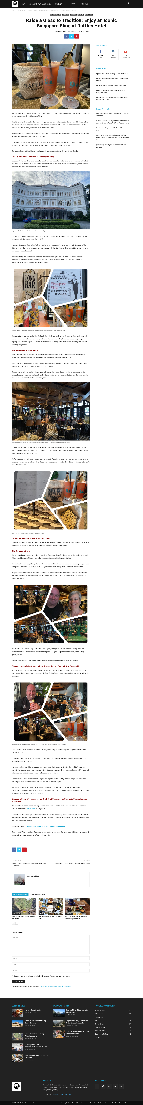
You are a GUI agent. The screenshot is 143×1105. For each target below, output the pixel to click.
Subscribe (125, 50)
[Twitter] (115, 1086)
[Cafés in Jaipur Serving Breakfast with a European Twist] (77, 906)
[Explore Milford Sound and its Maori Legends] (59, 1013)
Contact (84, 4)
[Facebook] (97, 1086)
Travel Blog (75, 1103)
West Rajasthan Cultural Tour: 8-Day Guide (111, 86)
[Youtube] (121, 1086)
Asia (29, 10)
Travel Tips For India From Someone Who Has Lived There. (29, 864)
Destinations (60, 4)
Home (24, 4)
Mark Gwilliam (61, 31)
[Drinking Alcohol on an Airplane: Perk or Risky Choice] (17, 1047)
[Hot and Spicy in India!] (17, 1013)
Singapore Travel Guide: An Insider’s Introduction (46, 826)
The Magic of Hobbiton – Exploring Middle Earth (72, 863)
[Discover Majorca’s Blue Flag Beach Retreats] (17, 1023)
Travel (73, 4)
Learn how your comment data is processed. (55, 986)
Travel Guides (88, 14)
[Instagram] (103, 1086)
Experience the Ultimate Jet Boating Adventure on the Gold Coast (112, 98)
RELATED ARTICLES (20, 894)
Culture (41, 913)
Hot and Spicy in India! (33, 1010)
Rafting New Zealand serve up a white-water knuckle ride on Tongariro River (112, 137)
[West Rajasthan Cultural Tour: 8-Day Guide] (51, 906)
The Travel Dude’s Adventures (40, 4)
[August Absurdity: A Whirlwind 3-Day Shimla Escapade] (59, 1023)
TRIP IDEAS (66, 14)
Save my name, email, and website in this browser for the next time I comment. (42, 976)
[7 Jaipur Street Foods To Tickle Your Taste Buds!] (59, 1034)
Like (100, 50)
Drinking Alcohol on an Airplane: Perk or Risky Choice (112, 79)
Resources (84, 1103)
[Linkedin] (109, 1086)
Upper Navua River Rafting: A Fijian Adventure (112, 74)
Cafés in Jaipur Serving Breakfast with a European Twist (110, 91)
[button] (128, 3)
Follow (113, 50)
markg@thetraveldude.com (61, 1094)
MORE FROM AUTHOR (37, 894)
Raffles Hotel (30, 809)
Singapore (80, 14)
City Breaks (73, 14)
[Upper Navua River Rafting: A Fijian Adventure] (24, 906)
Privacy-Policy (65, 1103)
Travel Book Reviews (96, 1103)
